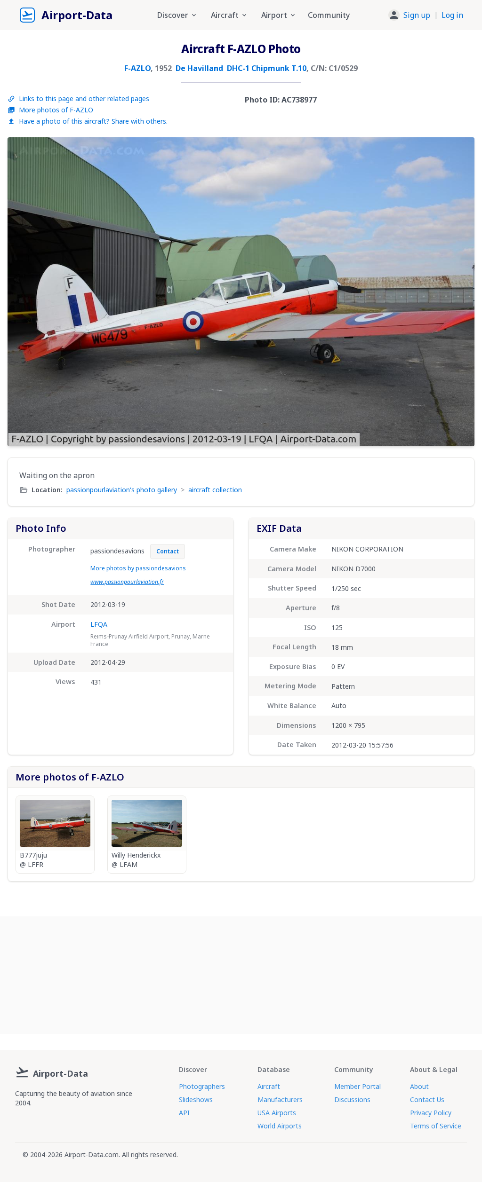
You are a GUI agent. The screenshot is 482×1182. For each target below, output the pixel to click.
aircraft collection (215, 489)
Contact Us (427, 1099)
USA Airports (276, 1112)
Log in (452, 15)
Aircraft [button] (225, 15)
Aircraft (268, 1086)
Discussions (352, 1099)
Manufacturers (280, 1099)
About (419, 1086)
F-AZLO (137, 68)
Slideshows (196, 1099)
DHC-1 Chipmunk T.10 (266, 68)
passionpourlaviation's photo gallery (121, 489)
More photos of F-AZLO (56, 109)
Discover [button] (172, 15)
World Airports (279, 1125)
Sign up (416, 15)
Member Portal (357, 1086)
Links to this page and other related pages (84, 98)
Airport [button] (274, 15)
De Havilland (199, 68)
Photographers (202, 1086)
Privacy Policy (430, 1112)
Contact (167, 551)
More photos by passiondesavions (138, 568)
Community (329, 15)
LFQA (98, 624)
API (184, 1112)
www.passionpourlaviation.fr (127, 582)
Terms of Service (435, 1125)
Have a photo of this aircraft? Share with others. (93, 121)
